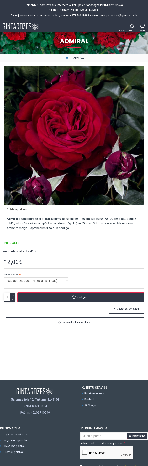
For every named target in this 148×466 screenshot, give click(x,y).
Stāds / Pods (11, 274)
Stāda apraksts (17, 209)
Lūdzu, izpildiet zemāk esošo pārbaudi (101, 443)
